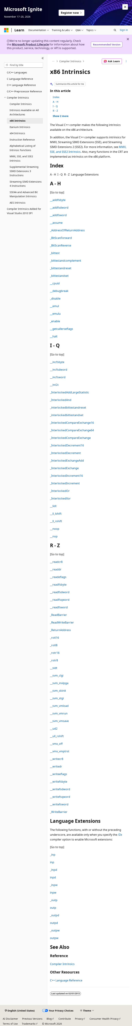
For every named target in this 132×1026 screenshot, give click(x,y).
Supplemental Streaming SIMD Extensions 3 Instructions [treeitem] (24, 171)
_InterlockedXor (60, 498)
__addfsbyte (57, 200)
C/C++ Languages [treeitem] (17, 72)
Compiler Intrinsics (70, 61)
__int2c (54, 385)
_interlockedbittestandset (66, 415)
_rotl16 (54, 638)
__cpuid (55, 283)
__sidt (53, 668)
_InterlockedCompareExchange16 (72, 423)
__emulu (55, 314)
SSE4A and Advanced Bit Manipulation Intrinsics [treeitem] (24, 194)
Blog (49, 1018)
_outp (53, 900)
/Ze (120, 835)
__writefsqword (60, 797)
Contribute (64, 1018)
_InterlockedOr (60, 491)
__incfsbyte (57, 362)
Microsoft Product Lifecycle (30, 44)
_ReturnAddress (60, 630)
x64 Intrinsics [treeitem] (17, 133)
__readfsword (59, 607)
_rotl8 (53, 645)
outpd (54, 923)
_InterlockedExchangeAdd (67, 460)
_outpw (55, 930)
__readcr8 (56, 562)
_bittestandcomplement (65, 260)
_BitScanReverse (60, 245)
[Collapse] (43, 58)
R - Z (55, 110)
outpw (54, 938)
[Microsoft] (6, 30)
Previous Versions (32, 1018)
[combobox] (23, 65)
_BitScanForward (61, 238)
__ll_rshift (56, 521)
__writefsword (59, 804)
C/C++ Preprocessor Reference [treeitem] (24, 91)
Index (56, 97)
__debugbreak (59, 291)
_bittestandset (59, 276)
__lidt (53, 506)
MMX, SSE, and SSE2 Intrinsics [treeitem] (21, 158)
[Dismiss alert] (125, 7)
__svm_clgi (56, 675)
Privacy (79, 1018)
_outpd (54, 915)
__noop (54, 529)
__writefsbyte (58, 781)
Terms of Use (10, 1023)
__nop (54, 536)
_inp (52, 855)
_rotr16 (54, 653)
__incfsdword (58, 370)
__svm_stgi (57, 698)
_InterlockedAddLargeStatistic (69, 392)
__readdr (55, 569)
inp (52, 862)
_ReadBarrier (58, 615)
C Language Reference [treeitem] (20, 78)
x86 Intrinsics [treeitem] (17, 120)
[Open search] (115, 30)
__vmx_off (56, 744)
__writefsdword (60, 789)
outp (53, 908)
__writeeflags (58, 774)
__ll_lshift (56, 513)
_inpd (53, 870)
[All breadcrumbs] (53, 61)
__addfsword (58, 215)
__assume (56, 223)
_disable (55, 298)
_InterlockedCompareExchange (70, 438)
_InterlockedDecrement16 (67, 445)
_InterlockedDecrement (65, 453)
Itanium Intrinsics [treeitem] (20, 127)
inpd (53, 877)
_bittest (55, 253)
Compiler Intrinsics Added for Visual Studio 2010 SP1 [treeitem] (24, 211)
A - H (55, 101)
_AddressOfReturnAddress (67, 230)
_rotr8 (54, 660)
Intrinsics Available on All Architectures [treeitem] (24, 112)
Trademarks (28, 1023)
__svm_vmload (59, 706)
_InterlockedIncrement (65, 483)
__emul (54, 306)
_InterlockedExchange (64, 468)
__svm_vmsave (59, 721)
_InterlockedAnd (60, 400)
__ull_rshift (57, 736)
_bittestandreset (60, 268)
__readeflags (58, 577)
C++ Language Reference (66, 980)
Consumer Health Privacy (104, 1018)
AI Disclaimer (10, 1018)
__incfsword (57, 377)
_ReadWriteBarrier (62, 622)
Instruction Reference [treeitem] (22, 139)
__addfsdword (59, 207)
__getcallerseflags (61, 329)
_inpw (54, 885)
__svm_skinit (58, 691)
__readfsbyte (58, 584)
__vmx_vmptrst (59, 751)
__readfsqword (59, 600)
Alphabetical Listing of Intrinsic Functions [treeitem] (22, 148)
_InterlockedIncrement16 (66, 476)
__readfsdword (59, 592)
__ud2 (53, 728)
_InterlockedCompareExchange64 (72, 430)
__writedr (56, 766)
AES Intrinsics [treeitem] (17, 202)
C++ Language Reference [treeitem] (21, 85)
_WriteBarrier (58, 812)
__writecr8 (56, 759)
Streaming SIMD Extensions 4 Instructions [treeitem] (26, 184)
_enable (55, 321)
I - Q (55, 106)
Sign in (124, 30)
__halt (53, 336)
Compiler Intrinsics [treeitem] (21, 104)
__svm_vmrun (59, 713)
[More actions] (126, 61)
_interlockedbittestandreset (68, 407)
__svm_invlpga (59, 683)
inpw (53, 892)
